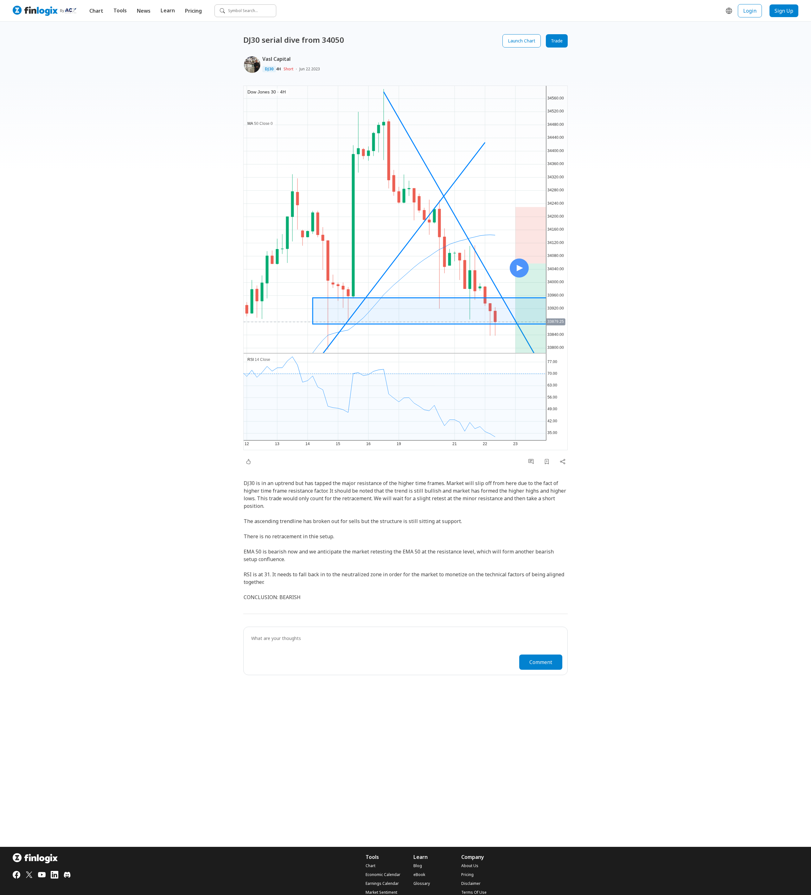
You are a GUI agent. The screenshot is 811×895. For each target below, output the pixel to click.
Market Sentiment (381, 892)
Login (750, 10)
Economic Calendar (383, 874)
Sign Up (784, 10)
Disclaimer (471, 883)
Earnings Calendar (382, 883)
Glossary (421, 883)
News (143, 10)
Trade (557, 41)
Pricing (193, 10)
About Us (469, 865)
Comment (540, 662)
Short (288, 69)
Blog (417, 865)
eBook (419, 874)
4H (278, 69)
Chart (96, 10)
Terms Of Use (474, 892)
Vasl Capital (276, 58)
